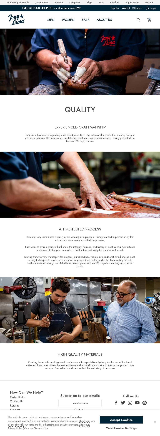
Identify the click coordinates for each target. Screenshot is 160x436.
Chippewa (74, 2)
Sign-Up (80, 410)
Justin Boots (42, 2)
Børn (101, 2)
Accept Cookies (121, 420)
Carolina (114, 2)
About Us (104, 20)
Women (68, 20)
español (115, 8)
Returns (14, 406)
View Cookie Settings (121, 428)
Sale (85, 20)
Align (89, 2)
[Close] (155, 422)
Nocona (59, 2)
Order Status (17, 397)
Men (50, 20)
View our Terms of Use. (36, 428)
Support (15, 410)
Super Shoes (132, 2)
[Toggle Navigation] (57, 20)
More (148, 2)
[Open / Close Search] (138, 20)
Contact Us (16, 401)
